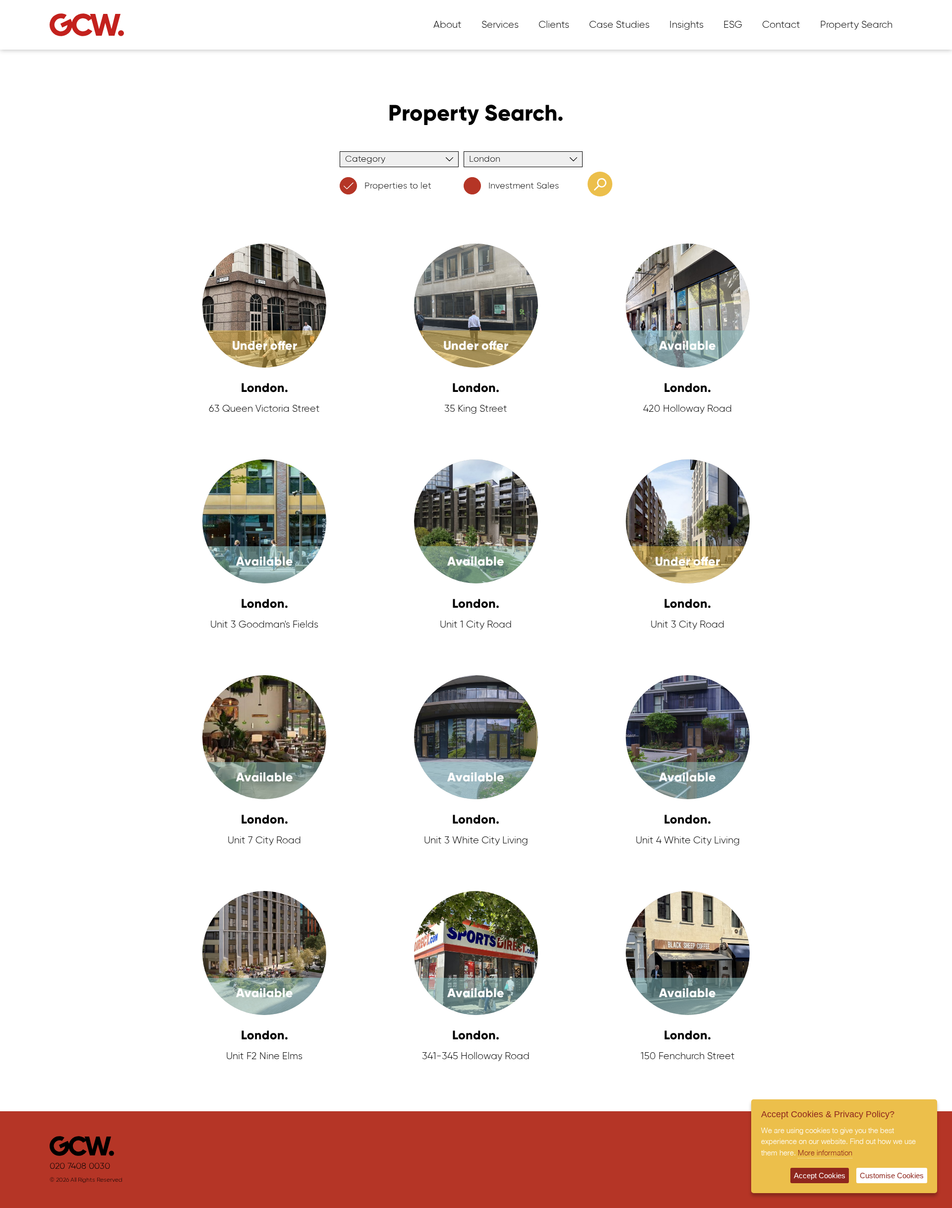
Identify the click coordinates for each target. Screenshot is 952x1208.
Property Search (856, 25)
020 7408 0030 (80, 1166)
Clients (553, 25)
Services (500, 25)
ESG (732, 25)
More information (825, 1152)
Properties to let (397, 186)
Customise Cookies (892, 1175)
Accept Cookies (819, 1175)
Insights (686, 25)
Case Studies (619, 25)
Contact (781, 25)
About (447, 25)
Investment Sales (523, 186)
